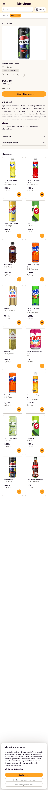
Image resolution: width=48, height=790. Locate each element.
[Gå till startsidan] (24, 3)
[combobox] (18, 9)
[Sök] (4, 9)
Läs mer (5, 123)
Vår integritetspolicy (14, 769)
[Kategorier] (4, 3)
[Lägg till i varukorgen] (19, 194)
